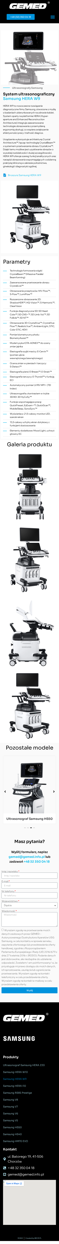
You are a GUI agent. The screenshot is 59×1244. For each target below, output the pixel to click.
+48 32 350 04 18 (37, 862)
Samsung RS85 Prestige (17, 1092)
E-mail (6, 881)
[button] (52, 17)
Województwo (10, 901)
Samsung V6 (10, 1113)
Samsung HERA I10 (14, 1085)
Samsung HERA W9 (14, 1079)
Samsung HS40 (12, 1134)
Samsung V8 (10, 1099)
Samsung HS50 (12, 1127)
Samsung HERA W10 (15, 1072)
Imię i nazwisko (10, 871)
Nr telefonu (9, 891)
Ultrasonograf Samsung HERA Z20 (24, 1065)
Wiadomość (9, 911)
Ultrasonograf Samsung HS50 (29, 819)
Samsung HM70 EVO (15, 1141)
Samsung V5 (10, 1120)
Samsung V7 (10, 1106)
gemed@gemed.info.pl (27, 857)
